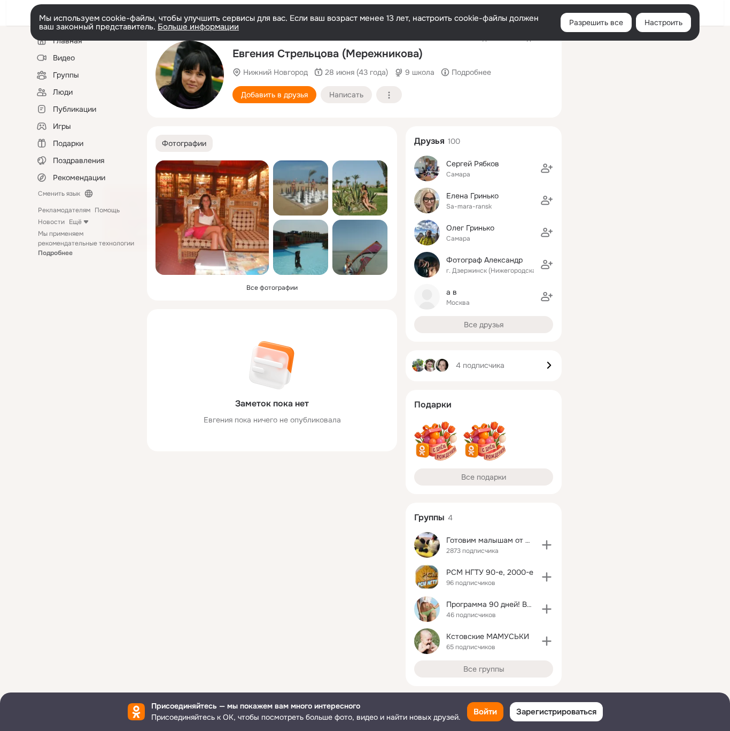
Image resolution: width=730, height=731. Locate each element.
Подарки (433, 404)
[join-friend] (546, 168)
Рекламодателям (64, 210)
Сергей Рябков (472, 163)
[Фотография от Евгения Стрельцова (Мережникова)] (190, 75)
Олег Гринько (470, 228)
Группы (429, 517)
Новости (51, 222)
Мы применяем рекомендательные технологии (86, 243)
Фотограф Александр (484, 260)
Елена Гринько (472, 196)
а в (451, 292)
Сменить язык (59, 193)
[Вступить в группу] (546, 544)
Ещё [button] (75, 222)
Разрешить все (596, 22)
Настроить (663, 22)
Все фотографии (272, 287)
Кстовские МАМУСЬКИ (487, 636)
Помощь (107, 210)
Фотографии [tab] (184, 143)
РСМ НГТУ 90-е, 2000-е (489, 572)
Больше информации (198, 26)
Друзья (429, 141)
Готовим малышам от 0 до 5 (497, 540)
